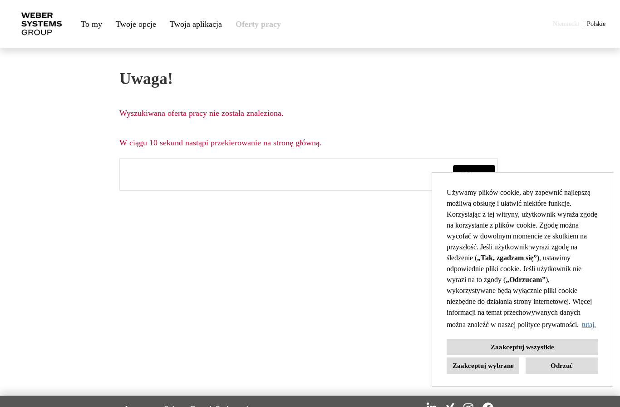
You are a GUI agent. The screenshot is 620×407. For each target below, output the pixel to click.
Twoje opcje (136, 24)
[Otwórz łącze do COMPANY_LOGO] (41, 24)
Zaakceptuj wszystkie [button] (522, 347)
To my (91, 24)
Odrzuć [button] (562, 365)
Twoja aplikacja (196, 24)
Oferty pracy (258, 24)
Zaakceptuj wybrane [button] (483, 365)
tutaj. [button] (589, 324)
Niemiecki (566, 23)
